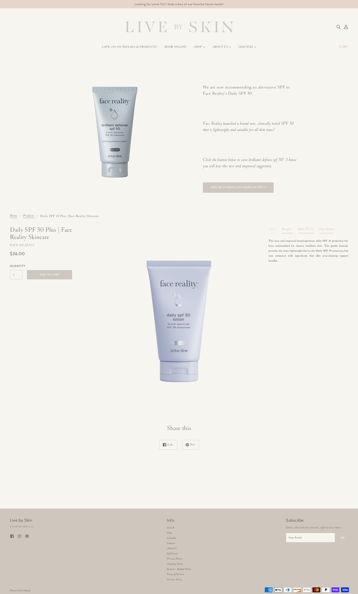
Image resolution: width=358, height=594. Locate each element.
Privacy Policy (174, 558)
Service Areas (174, 579)
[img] (338, 27)
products (28, 216)
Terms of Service (175, 574)
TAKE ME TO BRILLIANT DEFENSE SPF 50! (238, 187)
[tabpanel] (308, 250)
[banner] (179, 26)
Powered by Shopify (20, 590)
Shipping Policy (175, 564)
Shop (169, 533)
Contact (171, 543)
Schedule (171, 538)
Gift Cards (172, 553)
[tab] (272, 230)
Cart (343, 47)
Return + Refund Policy (179, 569)
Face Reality (22, 245)
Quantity (16, 266)
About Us (172, 548)
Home (13, 216)
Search (170, 527)
